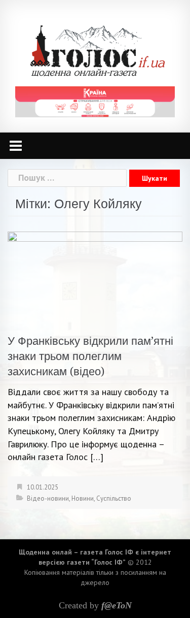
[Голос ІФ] (97, 50)
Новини (82, 498)
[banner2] (95, 101)
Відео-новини (48, 498)
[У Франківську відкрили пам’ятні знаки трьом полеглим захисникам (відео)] (95, 276)
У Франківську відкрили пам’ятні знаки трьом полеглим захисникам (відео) (90, 356)
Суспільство (113, 498)
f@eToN (116, 605)
